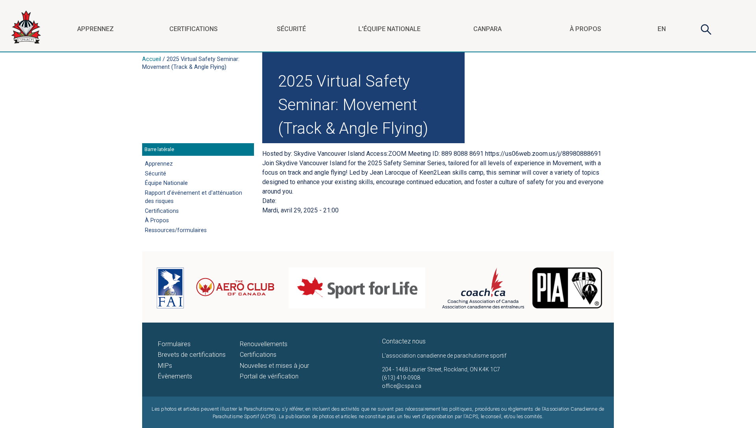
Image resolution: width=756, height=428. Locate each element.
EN (662, 29)
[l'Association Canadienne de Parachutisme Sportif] (26, 46)
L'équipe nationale (389, 29)
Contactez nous (404, 341)
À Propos (157, 220)
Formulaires (174, 344)
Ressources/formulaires (176, 230)
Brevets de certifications (192, 354)
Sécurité (291, 29)
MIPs (165, 365)
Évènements (175, 376)
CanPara (487, 29)
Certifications (193, 29)
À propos (585, 29)
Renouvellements (263, 344)
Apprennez (95, 29)
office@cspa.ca (401, 386)
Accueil (151, 59)
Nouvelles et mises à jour (274, 365)
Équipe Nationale (166, 183)
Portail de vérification (269, 376)
